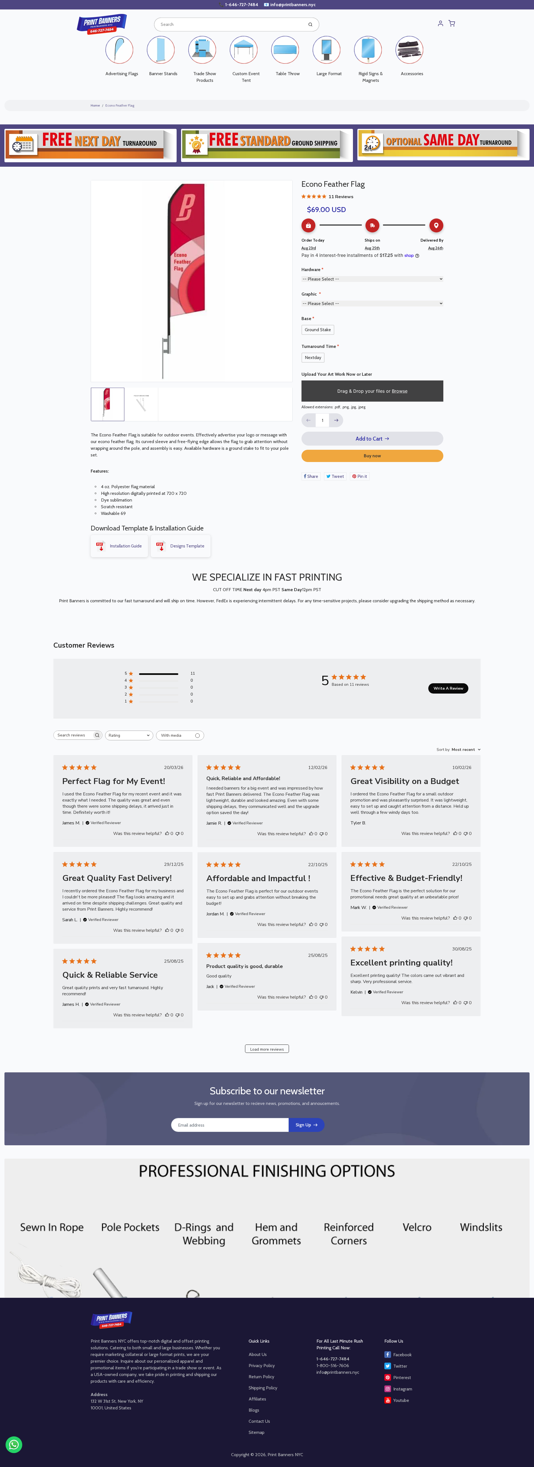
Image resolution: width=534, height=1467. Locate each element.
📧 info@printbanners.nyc (290, 4)
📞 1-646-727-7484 (239, 4)
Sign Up (303, 1124)
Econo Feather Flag (119, 105)
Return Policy (261, 1376)
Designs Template (187, 546)
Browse (399, 391)
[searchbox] (73, 735)
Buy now (372, 455)
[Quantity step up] (336, 420)
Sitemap (256, 1432)
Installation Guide (126, 546)
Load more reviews (267, 1049)
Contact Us (259, 1421)
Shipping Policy (263, 1387)
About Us (258, 1354)
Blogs (254, 1410)
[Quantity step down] (308, 420)
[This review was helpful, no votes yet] (167, 833)
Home (95, 105)
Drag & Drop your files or (372, 391)
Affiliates (257, 1399)
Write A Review (448, 688)
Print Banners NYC (285, 1454)
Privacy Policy (262, 1365)
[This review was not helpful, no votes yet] (177, 833)
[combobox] (228, 24)
